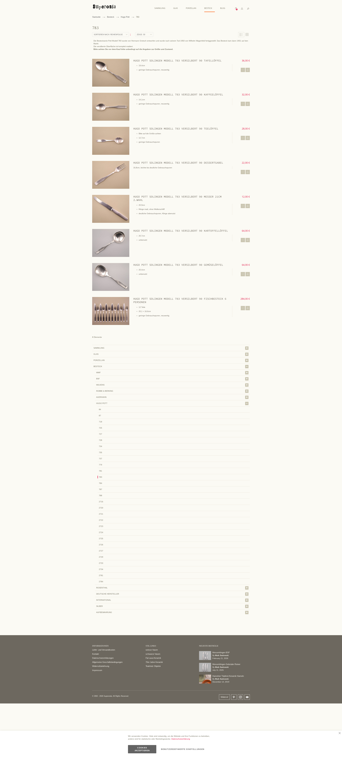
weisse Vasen (152, 650)
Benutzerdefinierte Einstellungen (182, 749)
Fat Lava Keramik (153, 658)
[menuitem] (161, 8)
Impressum (97, 670)
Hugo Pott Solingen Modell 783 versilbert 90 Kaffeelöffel (178, 94)
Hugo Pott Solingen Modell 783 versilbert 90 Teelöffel (175, 128)
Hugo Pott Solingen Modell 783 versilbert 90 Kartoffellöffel (180, 230)
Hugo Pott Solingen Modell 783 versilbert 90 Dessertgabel (178, 162)
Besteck (110, 17)
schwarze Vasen (153, 654)
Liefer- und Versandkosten (103, 650)
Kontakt (95, 654)
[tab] (242, 8)
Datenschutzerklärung (180, 739)
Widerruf (224, 697)
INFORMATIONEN (100, 646)
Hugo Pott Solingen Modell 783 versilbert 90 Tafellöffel (177, 60)
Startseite (96, 17)
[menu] (191, 8)
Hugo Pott (125, 17)
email (247, 697)
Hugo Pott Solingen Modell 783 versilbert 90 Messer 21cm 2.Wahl (177, 198)
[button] (243, 70)
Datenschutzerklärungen (103, 658)
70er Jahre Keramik (154, 662)
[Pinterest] (233, 697)
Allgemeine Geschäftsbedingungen (107, 662)
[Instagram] (240, 696)
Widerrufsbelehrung (100, 666)
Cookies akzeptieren (142, 749)
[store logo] (104, 8)
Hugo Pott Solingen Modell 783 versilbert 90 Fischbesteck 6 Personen (179, 300)
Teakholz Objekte (153, 666)
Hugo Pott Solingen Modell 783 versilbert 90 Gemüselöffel (178, 264)
